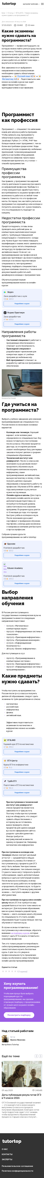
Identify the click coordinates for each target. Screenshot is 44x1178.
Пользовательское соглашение (17, 1166)
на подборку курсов (20, 933)
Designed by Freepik (9, 398)
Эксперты (7, 1159)
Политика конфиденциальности (17, 1171)
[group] (22, 1091)
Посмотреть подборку (19, 1015)
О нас (5, 1149)
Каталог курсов (30, 4)
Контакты (7, 1154)
